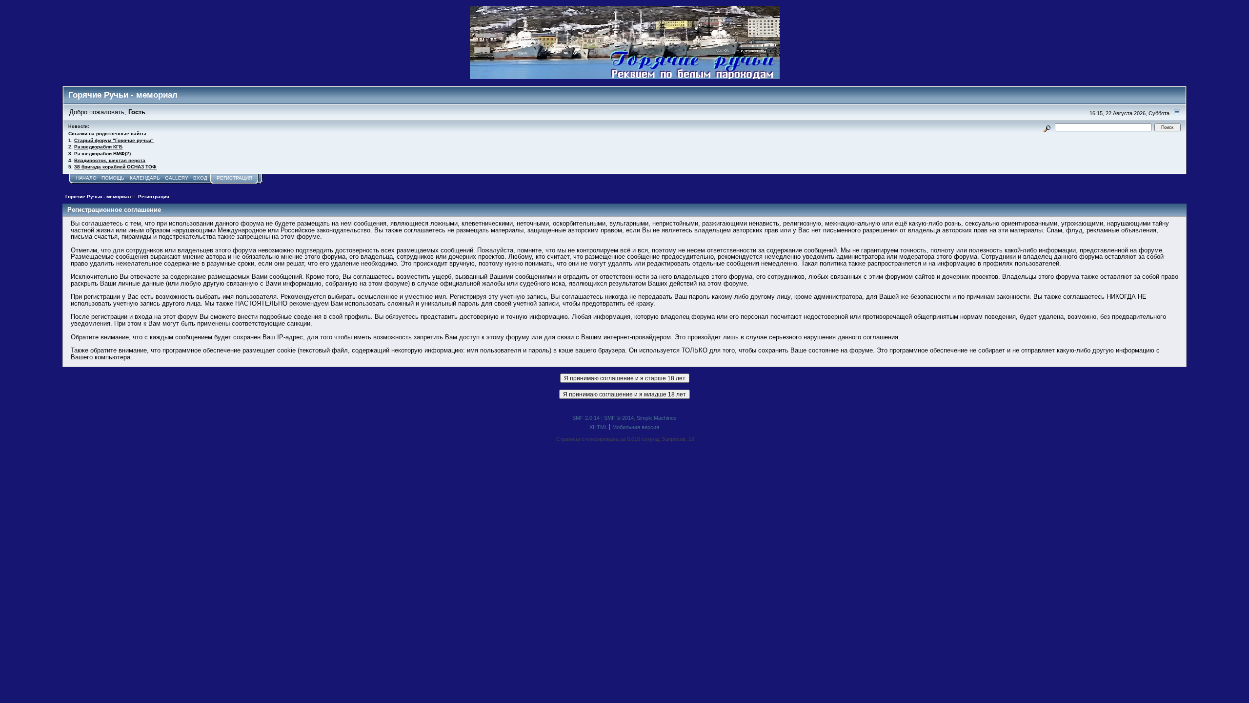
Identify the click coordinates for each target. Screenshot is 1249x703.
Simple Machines (657, 418)
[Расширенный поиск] (1047, 127)
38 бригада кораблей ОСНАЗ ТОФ (115, 166)
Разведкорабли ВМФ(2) (102, 153)
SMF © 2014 (619, 418)
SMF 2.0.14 (586, 418)
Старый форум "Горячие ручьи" (114, 140)
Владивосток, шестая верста (109, 160)
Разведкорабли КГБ (98, 146)
